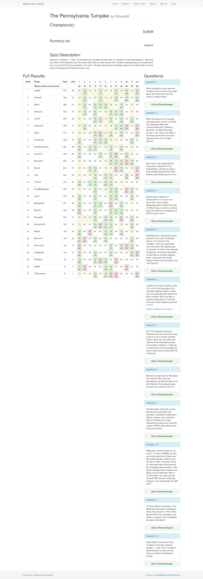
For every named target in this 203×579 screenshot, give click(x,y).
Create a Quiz (139, 3)
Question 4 (151, 190)
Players (153, 3)
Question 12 (152, 536)
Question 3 (151, 157)
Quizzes (125, 3)
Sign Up (163, 3)
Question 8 (151, 369)
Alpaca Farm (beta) (33, 3)
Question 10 (152, 444)
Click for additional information (159, 309)
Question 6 (151, 279)
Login (173, 3)
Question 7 (151, 325)
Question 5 (151, 229)
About (115, 3)
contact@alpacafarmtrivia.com (167, 574)
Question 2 (151, 112)
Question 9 (151, 402)
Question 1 (151, 82)
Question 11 (152, 499)
